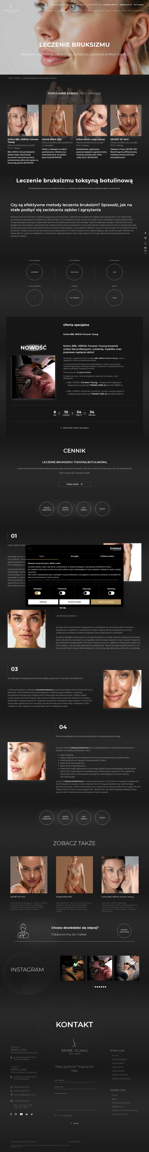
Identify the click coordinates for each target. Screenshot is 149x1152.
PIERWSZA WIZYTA (110, 5)
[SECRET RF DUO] (125, 120)
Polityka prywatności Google (54, 1145)
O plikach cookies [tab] (107, 556)
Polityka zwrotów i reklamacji (125, 1110)
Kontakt (122, 11)
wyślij (75, 1123)
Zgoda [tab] (41, 556)
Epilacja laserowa (120, 1075)
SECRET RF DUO (119, 139)
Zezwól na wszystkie (106, 602)
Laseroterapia (118, 1071)
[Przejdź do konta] (145, 233)
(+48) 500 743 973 (78, 5)
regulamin (68, 1115)
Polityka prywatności (121, 1103)
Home (10, 78)
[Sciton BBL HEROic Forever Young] (23, 120)
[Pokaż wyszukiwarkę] (45, 5)
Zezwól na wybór (74, 602)
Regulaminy (117, 1107)
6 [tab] (103, 987)
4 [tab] (99, 987)
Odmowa (43, 602)
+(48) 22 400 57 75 (21, 1091)
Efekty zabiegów (119, 1059)
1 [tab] (93, 987)
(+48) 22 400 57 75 (94, 5)
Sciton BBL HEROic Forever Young (118, 897)
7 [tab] (105, 987)
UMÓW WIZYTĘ (126, 5)
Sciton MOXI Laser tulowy (90, 139)
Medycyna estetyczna (121, 1079)
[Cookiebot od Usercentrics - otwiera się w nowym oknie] (111, 549)
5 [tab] (101, 987)
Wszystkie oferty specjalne (76, 428)
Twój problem (72, 11)
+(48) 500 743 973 (21, 1087)
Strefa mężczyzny (135, 11)
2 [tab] (95, 987)
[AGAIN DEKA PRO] (57, 120)
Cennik (108, 11)
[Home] (11, 8)
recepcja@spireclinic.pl (60, 5)
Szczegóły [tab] (75, 556)
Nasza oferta (117, 1067)
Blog (114, 1099)
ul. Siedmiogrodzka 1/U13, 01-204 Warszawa (25, 1058)
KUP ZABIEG (139, 5)
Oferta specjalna (96, 11)
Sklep (115, 11)
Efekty (83, 11)
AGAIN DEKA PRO (52, 139)
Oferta (60, 11)
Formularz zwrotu (120, 1114)
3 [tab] (97, 987)
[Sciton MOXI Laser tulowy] (91, 120)
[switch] (62, 593)
